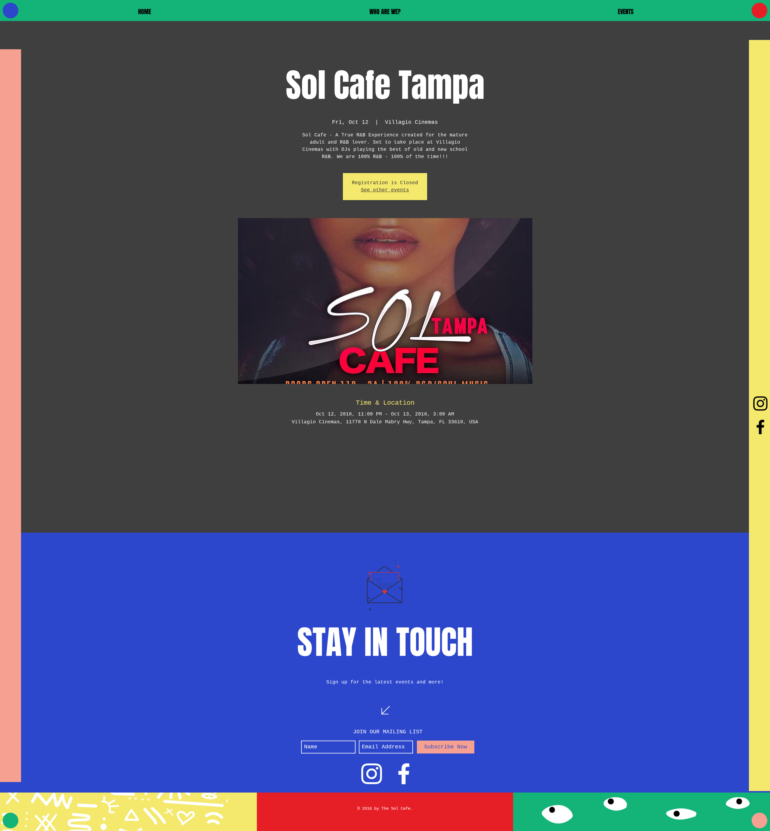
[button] (385, 11)
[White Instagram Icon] (372, 774)
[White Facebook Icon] (404, 774)
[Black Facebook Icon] (760, 427)
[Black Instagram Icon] (760, 403)
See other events (385, 190)
